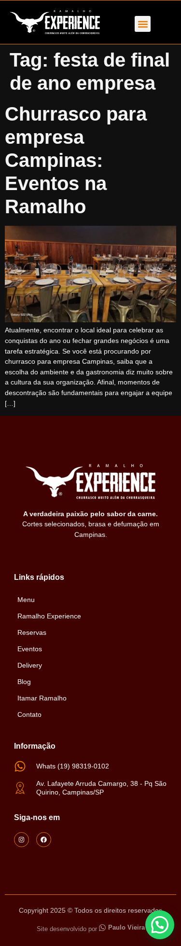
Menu (26, 599)
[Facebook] (43, 839)
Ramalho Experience (49, 616)
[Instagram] (21, 839)
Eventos (29, 649)
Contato (29, 714)
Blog (24, 682)
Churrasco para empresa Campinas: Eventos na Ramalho (76, 160)
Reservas (31, 632)
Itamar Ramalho (42, 698)
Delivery (29, 665)
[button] (143, 24)
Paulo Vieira (126, 927)
